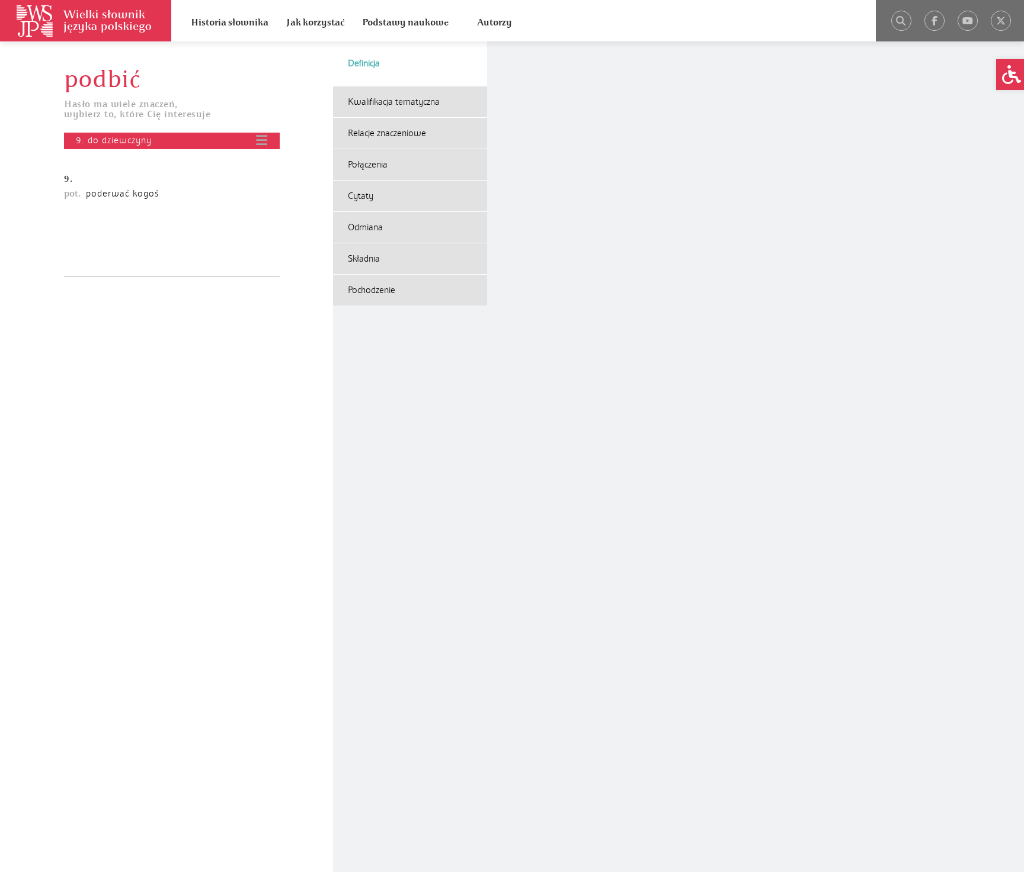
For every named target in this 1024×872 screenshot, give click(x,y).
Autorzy (494, 22)
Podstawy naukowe (405, 22)
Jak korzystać (315, 22)
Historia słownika (229, 22)
